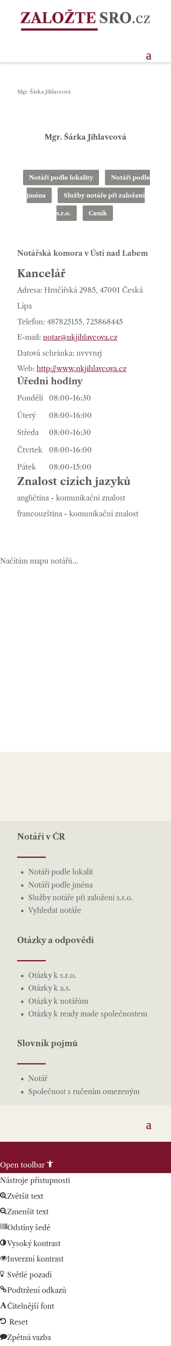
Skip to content (26, 1149)
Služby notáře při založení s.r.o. (80, 897)
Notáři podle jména (60, 885)
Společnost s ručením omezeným (84, 1091)
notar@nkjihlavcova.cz (80, 337)
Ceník (98, 213)
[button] (27, 1165)
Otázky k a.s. (49, 988)
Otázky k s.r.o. (52, 975)
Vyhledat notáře (54, 910)
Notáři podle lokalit (60, 872)
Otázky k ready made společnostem (87, 1014)
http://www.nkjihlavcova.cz (81, 368)
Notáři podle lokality (61, 177)
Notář (37, 1078)
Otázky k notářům (58, 1001)
